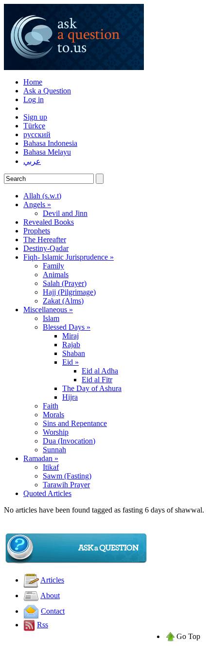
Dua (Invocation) (69, 441)
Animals (56, 274)
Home (32, 82)
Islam (51, 318)
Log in (33, 99)
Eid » (70, 362)
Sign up (35, 117)
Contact (53, 611)
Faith (50, 406)
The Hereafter (44, 239)
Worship (56, 432)
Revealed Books (48, 222)
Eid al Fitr (97, 379)
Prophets (36, 231)
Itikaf (51, 467)
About (50, 595)
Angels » (37, 204)
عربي (32, 161)
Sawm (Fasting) (67, 476)
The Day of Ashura (92, 388)
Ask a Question (47, 91)
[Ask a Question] (77, 562)
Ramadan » (40, 458)
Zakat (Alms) (63, 301)
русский (37, 134)
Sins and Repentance (75, 423)
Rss (42, 625)
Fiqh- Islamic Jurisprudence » (68, 257)
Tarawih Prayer (66, 484)
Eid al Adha (100, 371)
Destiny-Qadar (46, 248)
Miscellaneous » (48, 309)
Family (53, 266)
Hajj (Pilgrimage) (69, 292)
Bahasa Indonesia (50, 143)
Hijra (70, 397)
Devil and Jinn (65, 213)
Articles (52, 580)
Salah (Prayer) (65, 283)
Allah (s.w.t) (42, 196)
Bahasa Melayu (47, 152)
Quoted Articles (47, 493)
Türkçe (34, 126)
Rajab (71, 344)
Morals (53, 414)
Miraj (70, 336)
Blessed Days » (66, 327)
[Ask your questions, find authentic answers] (74, 67)
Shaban (73, 353)
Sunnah (54, 449)
